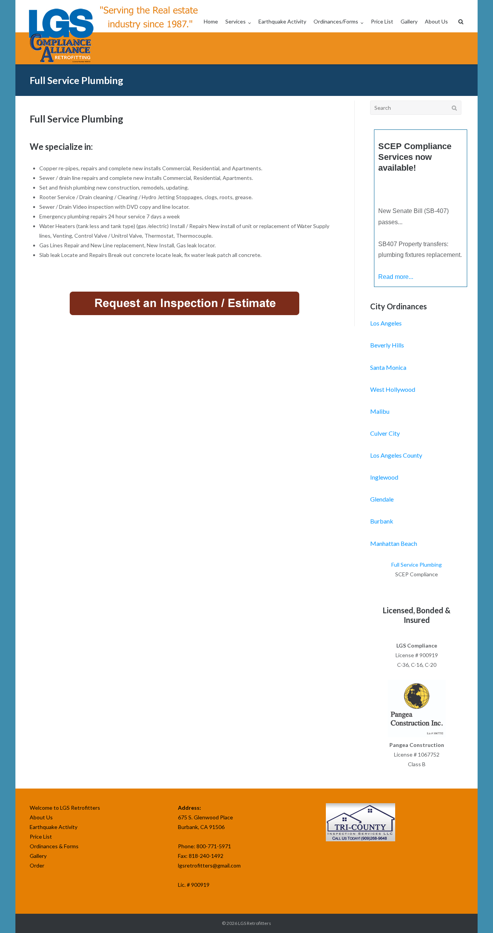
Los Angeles (386, 323)
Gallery (409, 21)
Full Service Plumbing (416, 564)
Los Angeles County (396, 455)
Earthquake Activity (282, 21)
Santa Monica (388, 367)
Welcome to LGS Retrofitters (65, 807)
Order (37, 865)
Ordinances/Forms (336, 21)
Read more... (395, 277)
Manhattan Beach (393, 543)
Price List (382, 21)
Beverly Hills (387, 345)
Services (235, 21)
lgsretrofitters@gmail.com (209, 865)
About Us (436, 21)
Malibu (379, 411)
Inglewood (384, 477)
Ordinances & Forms (54, 846)
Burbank (381, 521)
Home (211, 21)
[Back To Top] (473, 914)
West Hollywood (392, 389)
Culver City (385, 433)
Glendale (382, 499)
